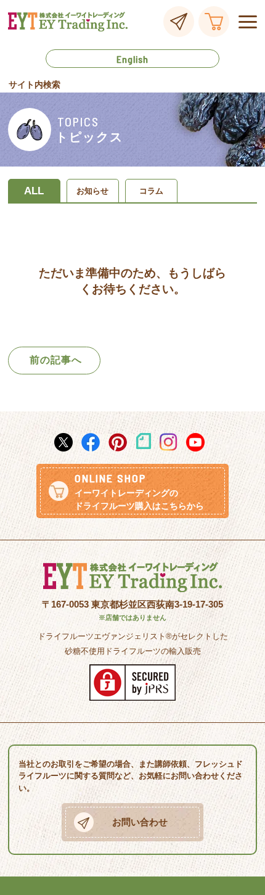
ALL (34, 191)
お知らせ (92, 191)
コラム (151, 191)
